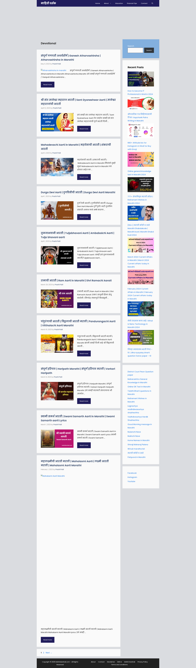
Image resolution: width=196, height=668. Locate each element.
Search (131, 46)
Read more (47, 84)
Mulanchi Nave (134, 432)
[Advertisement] (98, 22)
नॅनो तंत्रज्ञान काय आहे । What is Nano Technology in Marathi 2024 (140, 324)
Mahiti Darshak (129, 662)
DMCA (119, 662)
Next (49, 652)
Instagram (132, 477)
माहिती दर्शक (48, 3)
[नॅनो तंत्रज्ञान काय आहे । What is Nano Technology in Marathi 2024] (141, 309)
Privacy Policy (143, 662)
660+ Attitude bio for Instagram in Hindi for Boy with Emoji (139, 146)
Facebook (132, 473)
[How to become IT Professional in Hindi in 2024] (141, 79)
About (106, 3)
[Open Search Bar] (152, 3)
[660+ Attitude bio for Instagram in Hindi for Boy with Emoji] (141, 131)
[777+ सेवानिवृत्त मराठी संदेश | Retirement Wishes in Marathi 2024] (141, 185)
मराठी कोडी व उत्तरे (136, 453)
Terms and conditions (119, 665)
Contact (144, 3)
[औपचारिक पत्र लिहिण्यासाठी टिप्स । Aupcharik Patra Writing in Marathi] (141, 104)
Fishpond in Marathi (136, 457)
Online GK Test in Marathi (139, 386)
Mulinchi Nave (134, 436)
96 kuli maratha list (136, 449)
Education (119, 3)
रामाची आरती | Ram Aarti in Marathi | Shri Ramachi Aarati (76, 280)
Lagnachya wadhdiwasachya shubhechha (136, 409)
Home (97, 3)
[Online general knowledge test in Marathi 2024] (141, 160)
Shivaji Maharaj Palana (138, 444)
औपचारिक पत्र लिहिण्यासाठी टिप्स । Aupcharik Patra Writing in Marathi (140, 117)
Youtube (131, 481)
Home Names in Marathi (138, 440)
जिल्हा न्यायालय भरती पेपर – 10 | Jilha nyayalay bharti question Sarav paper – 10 (140, 352)
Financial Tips (132, 3)
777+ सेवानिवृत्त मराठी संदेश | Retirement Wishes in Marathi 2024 (140, 199)
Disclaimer (111, 662)
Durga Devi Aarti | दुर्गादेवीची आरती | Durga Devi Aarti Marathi (78, 192)
